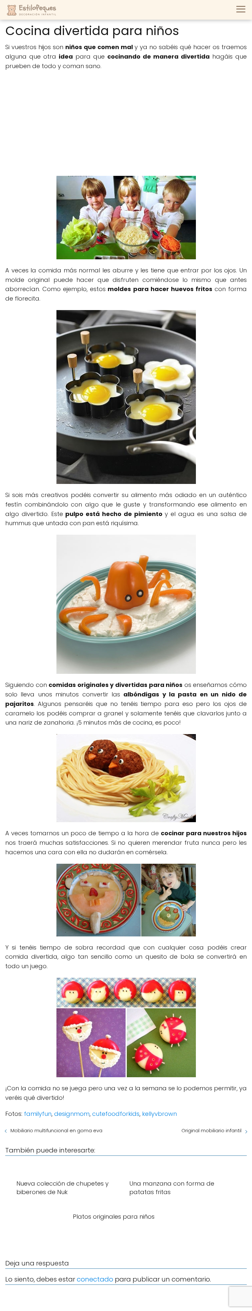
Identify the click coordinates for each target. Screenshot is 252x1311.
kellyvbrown (159, 1114)
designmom (72, 1114)
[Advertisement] (126, 123)
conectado (95, 1279)
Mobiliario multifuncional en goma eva (56, 1130)
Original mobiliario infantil (211, 1130)
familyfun (38, 1114)
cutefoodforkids (115, 1114)
